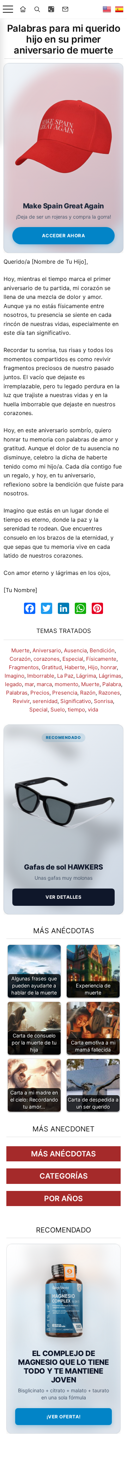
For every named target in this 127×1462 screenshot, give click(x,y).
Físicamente (101, 658)
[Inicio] (23, 9)
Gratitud (52, 667)
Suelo (57, 709)
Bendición (102, 650)
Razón (88, 692)
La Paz (65, 675)
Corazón (20, 658)
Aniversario (46, 650)
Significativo (75, 701)
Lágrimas (110, 675)
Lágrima (86, 675)
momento (66, 684)
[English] (107, 9)
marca (44, 684)
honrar (109, 667)
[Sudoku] (51, 9)
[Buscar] (37, 9)
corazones (47, 658)
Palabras (17, 692)
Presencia (64, 692)
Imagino (14, 675)
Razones (109, 692)
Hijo (93, 667)
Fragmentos (24, 667)
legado (13, 684)
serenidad (45, 701)
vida (93, 709)
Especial (72, 658)
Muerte (20, 650)
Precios (39, 692)
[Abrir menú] (8, 9)
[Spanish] (119, 9)
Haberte (75, 667)
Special (38, 709)
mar (29, 684)
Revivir (21, 701)
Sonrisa (103, 701)
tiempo (76, 709)
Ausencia (75, 650)
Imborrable (40, 675)
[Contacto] (65, 9)
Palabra (111, 684)
